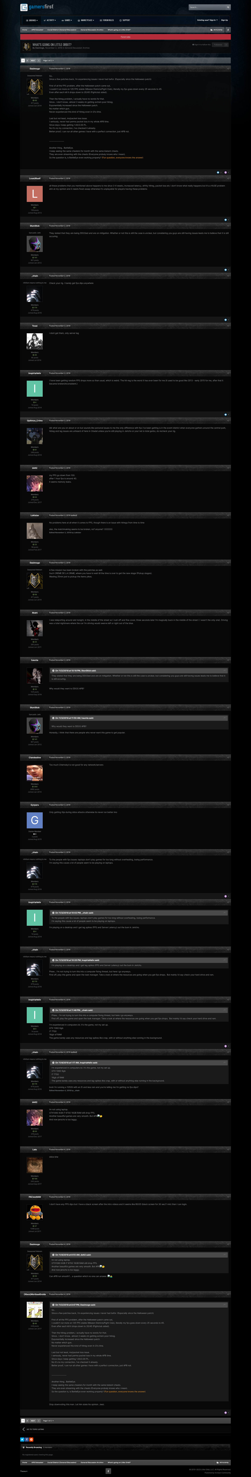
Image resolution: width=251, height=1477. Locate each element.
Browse (32, 20)
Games (67, 20)
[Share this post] (228, 69)
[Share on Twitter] (22, 1439)
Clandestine (35, 757)
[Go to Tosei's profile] (35, 341)
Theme (23, 1471)
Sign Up (224, 20)
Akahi (35, 612)
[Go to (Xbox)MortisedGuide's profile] (35, 1310)
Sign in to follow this (202, 44)
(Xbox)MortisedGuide (35, 1294)
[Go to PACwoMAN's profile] (35, 1212)
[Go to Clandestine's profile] (35, 773)
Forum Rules (108, 20)
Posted (59, 69)
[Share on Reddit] (31, 1439)
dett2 (34, 468)
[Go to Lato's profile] (35, 1165)
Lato (35, 1149)
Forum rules (125, 37)
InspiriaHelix (34, 373)
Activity (50, 20)
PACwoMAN (35, 1197)
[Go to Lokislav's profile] (35, 531)
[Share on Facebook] (27, 1439)
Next (33, 60)
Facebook (228, 30)
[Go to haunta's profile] (35, 676)
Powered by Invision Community (218, 1473)
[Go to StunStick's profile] (35, 244)
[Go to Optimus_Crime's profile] (35, 436)
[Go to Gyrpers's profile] (35, 820)
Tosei (34, 326)
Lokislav (35, 515)
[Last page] (39, 60)
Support (126, 20)
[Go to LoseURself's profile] (35, 194)
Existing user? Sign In (206, 20)
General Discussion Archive (77, 48)
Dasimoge (39, 48)
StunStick (35, 226)
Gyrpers (35, 805)
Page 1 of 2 (48, 60)
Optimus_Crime (35, 420)
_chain (35, 276)
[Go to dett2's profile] (35, 483)
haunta (34, 660)
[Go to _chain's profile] (35, 294)
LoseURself (34, 178)
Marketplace (86, 20)
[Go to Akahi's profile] (35, 628)
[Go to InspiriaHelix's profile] (35, 389)
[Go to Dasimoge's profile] (27, 47)
